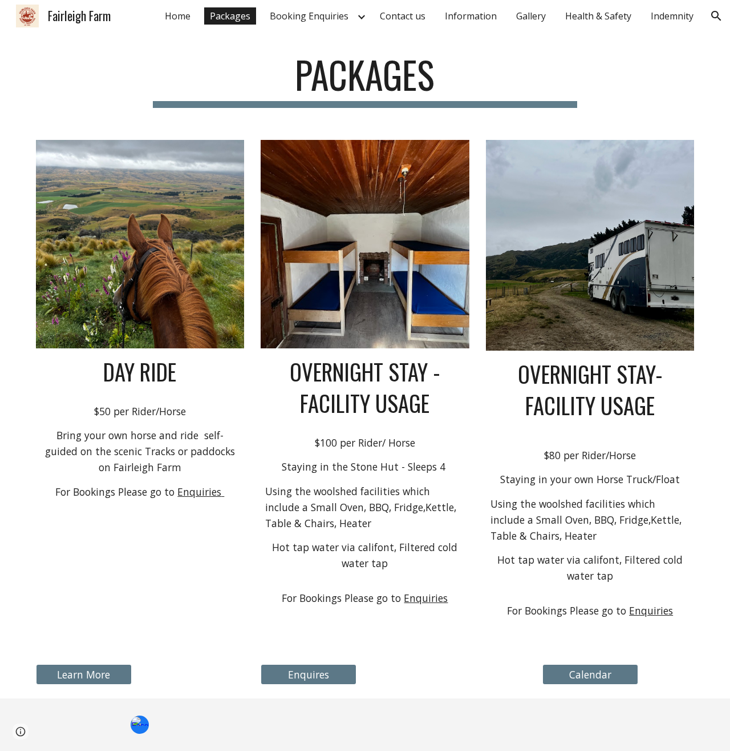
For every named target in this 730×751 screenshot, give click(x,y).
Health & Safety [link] (598, 16)
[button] (716, 16)
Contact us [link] (402, 16)
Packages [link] (230, 16)
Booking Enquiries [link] (309, 16)
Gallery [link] (531, 16)
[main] (365, 80)
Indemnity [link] (672, 16)
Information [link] (471, 16)
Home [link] (177, 16)
